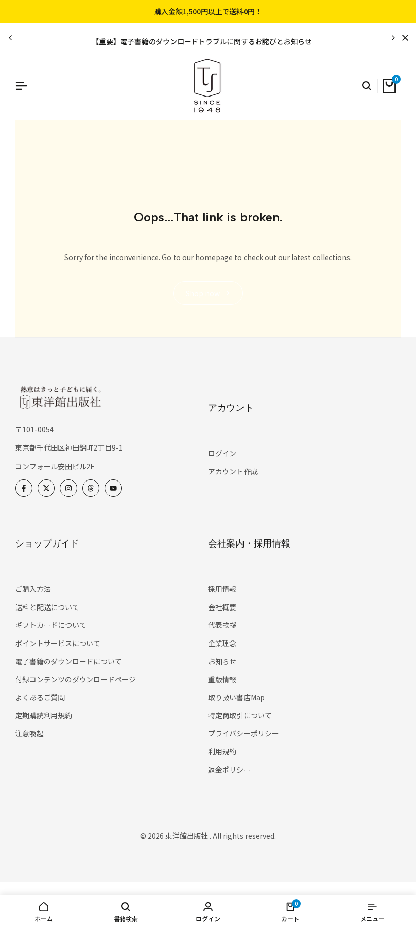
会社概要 (222, 607)
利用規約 (222, 751)
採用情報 (222, 589)
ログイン (222, 453)
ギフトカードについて (50, 625)
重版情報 (222, 679)
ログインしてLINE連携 (259, 12)
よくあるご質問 (40, 697)
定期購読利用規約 (43, 715)
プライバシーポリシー (243, 733)
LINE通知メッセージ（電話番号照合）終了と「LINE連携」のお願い (275, 41)
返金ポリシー (229, 769)
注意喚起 (29, 733)
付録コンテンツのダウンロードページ (75, 679)
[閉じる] (403, 38)
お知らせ (222, 661)
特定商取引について (240, 715)
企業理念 (222, 643)
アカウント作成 (233, 471)
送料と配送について (47, 607)
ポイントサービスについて (57, 643)
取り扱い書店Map (236, 697)
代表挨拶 (222, 625)
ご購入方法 (33, 589)
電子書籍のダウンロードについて (68, 661)
